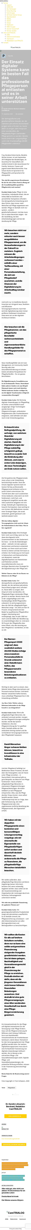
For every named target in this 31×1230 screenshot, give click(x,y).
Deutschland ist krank (10, 1196)
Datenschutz (13, 1219)
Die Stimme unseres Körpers (12, 1200)
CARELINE (10, 7)
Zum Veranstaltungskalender (11, 1139)
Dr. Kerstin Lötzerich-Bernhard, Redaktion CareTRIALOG (13, 109)
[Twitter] (16, 1223)
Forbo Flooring (11, 11)
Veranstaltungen (7, 1135)
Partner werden (11, 31)
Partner (5, 3)
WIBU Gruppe (11, 27)
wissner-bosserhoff (13, 29)
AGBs (8, 35)
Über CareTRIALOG (9, 33)
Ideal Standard (11, 17)
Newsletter (5, 1129)
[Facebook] (14, 1223)
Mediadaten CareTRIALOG (15, 41)
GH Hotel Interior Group (14, 15)
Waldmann (10, 25)
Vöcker (9, 23)
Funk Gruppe (11, 13)
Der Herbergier (11, 9)
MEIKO (9, 21)
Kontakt (5, 43)
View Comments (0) (14, 1116)
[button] (4, 1)
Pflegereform (11, 1087)
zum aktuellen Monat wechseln (14, 1144)
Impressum (10, 39)
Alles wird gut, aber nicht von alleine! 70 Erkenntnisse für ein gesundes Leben (13, 1191)
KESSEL (9, 19)
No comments (19, 114)
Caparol (9, 5)
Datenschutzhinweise (13, 37)
